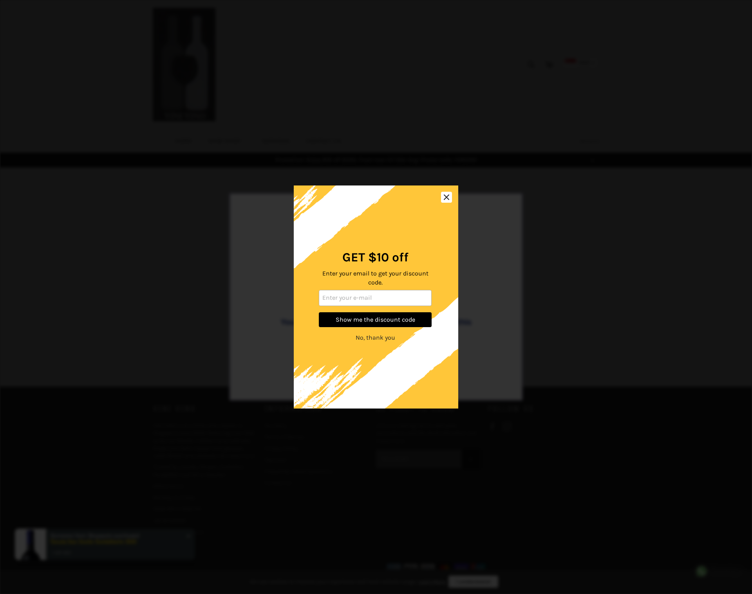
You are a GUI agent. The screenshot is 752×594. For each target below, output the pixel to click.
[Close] (446, 197)
